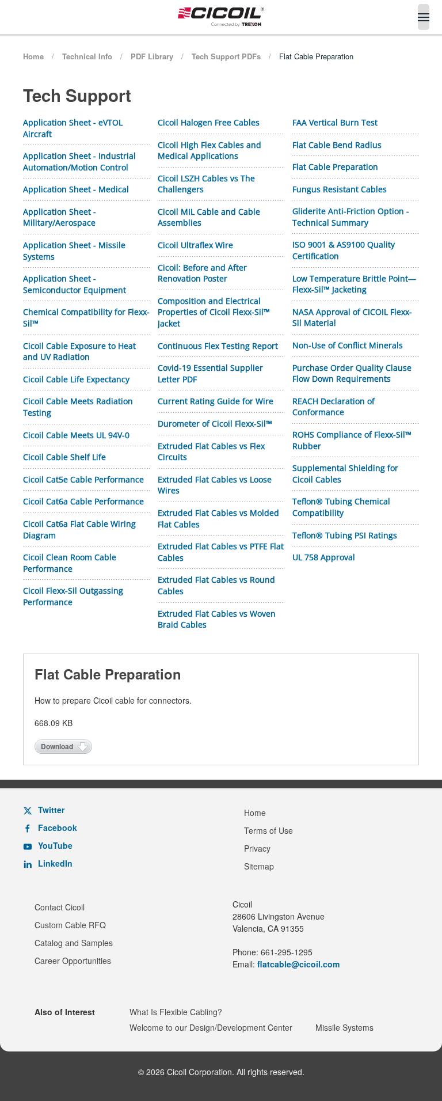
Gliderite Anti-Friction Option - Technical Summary (350, 217)
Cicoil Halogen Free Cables (209, 122)
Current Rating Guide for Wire (215, 401)
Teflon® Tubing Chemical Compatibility (341, 507)
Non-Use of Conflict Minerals (347, 345)
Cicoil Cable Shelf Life (64, 456)
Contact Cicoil (60, 907)
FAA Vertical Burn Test (335, 122)
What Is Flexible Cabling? (175, 1012)
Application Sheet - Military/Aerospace (59, 217)
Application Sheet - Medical (76, 189)
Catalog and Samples (74, 942)
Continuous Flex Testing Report (218, 345)
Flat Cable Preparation (335, 166)
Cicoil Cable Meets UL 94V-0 (76, 435)
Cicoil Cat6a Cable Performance (83, 501)
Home (255, 812)
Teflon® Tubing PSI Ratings (344, 535)
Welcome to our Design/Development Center (210, 1027)
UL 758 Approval (323, 557)
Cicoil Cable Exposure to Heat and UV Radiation (79, 351)
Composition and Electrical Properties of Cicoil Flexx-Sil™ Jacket (214, 312)
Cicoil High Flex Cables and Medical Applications (209, 150)
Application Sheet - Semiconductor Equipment (74, 284)
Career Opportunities (73, 960)
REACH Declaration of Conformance (333, 407)
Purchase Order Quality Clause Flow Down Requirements (351, 373)
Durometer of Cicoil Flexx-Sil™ (215, 423)
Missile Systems (344, 1027)
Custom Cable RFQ (70, 925)
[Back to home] (221, 17)
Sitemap (259, 866)
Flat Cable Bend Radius (337, 144)
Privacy (257, 848)
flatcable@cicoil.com (298, 964)
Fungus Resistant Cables (339, 189)
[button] (423, 17)
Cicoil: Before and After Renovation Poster (202, 273)
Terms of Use (268, 830)
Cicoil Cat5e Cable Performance (83, 479)
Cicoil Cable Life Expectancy (76, 379)
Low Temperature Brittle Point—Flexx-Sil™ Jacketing (354, 284)
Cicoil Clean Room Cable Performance (69, 563)
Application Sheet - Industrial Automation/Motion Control (79, 161)
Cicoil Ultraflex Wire (195, 245)
